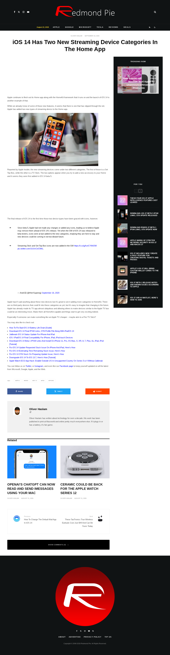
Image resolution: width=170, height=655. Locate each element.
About (62, 637)
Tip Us (108, 637)
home (26, 380)
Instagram (39, 366)
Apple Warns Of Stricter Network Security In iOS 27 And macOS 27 (143, 242)
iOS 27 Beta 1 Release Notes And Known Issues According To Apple (144, 285)
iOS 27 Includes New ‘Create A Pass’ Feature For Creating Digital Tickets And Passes (144, 256)
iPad (43, 380)
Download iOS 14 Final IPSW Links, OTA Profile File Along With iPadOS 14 (41, 331)
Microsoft (85, 27)
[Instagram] (23, 12)
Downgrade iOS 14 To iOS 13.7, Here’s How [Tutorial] (32, 357)
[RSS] (149, 27)
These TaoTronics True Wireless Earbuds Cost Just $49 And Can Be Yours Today (77, 521)
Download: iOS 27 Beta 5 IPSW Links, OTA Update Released (144, 214)
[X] (18, 12)
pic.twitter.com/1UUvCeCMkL (30, 248)
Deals (127, 27)
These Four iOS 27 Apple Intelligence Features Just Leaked (144, 200)
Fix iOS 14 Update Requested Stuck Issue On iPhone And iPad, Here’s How (42, 347)
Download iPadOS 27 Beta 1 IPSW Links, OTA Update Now (143, 228)
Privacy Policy (93, 637)
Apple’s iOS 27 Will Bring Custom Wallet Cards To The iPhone (144, 271)
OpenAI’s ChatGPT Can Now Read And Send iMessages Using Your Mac (31, 489)
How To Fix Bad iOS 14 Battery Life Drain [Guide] (30, 328)
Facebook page (66, 366)
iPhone (51, 380)
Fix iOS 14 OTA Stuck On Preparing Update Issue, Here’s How (36, 354)
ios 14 (35, 380)
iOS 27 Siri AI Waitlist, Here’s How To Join (144, 299)
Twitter (28, 366)
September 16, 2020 (50, 293)
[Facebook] (14, 12)
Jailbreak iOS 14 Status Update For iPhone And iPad (32, 334)
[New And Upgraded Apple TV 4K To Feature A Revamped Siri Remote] (138, 80)
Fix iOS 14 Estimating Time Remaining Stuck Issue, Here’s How (37, 351)
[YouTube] (28, 12)
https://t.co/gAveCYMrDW (85, 246)
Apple (56, 27)
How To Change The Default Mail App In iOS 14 (40, 520)
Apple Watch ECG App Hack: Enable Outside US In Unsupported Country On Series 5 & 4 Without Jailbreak (56, 361)
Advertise (75, 637)
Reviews (113, 27)
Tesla (100, 27)
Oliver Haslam (76, 36)
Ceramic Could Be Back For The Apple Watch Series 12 (81, 489)
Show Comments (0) (57, 545)
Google (69, 27)
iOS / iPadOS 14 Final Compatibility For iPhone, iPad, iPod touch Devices (41, 337)
